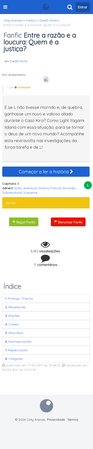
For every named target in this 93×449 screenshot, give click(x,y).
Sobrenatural (12, 193)
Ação (18, 188)
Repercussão (16, 350)
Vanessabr (24, 87)
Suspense (30, 193)
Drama (43, 188)
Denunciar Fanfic (69, 222)
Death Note (18, 61)
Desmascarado (18, 341)
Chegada (14, 359)
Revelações (15, 307)
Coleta (12, 324)
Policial (55, 188)
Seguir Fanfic (25, 222)
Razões (12, 316)
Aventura (30, 188)
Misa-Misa (14, 333)
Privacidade (56, 420)
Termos (72, 420)
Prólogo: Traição (19, 298)
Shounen (69, 188)
